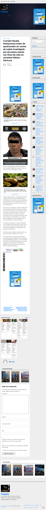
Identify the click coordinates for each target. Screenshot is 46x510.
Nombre (4, 417)
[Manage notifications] (43, 507)
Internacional (30, 507)
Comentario (5, 393)
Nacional (25, 507)
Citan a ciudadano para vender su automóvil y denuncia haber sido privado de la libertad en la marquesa (39, 179)
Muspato (4, 12)
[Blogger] (15, 268)
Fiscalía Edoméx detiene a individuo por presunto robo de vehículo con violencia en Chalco (21, 309)
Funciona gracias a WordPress (6, 505)
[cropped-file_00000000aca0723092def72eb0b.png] (15, 109)
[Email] (15, 261)
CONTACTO (36, 507)
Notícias (4, 373)
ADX (10, 64)
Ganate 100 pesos (27, 505)
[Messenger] (15, 257)
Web (3, 430)
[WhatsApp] (15, 259)
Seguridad (37, 505)
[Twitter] (15, 256)
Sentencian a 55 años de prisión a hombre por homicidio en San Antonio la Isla (39, 188)
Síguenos (34, 46)
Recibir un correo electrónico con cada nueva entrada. (15, 450)
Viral (40, 505)
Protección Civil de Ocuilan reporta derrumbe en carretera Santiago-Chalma (9, 309)
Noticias (8, 38)
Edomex (4, 38)
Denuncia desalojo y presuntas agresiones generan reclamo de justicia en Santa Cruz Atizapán (40, 150)
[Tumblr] (15, 266)
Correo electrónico (6, 423)
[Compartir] (15, 270)
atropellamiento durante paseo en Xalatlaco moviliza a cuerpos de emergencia (39, 116)
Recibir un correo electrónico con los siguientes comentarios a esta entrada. (15, 446)
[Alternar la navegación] (44, 32)
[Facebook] (15, 254)
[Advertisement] (15, 78)
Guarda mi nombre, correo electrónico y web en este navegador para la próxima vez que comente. (13, 440)
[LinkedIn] (15, 265)
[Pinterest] (15, 263)
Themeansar (3, 506)
